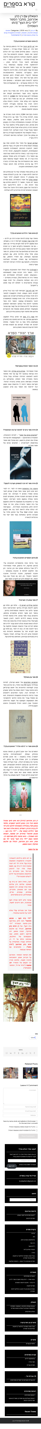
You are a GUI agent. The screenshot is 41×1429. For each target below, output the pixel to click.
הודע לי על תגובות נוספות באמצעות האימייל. (22, 1127)
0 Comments (16, 35)
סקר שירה (32, 1362)
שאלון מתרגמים (30, 1311)
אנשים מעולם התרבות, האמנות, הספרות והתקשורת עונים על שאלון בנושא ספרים (21, 33)
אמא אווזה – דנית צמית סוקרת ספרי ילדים (22, 1279)
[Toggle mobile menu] (36, 9)
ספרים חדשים (30, 1218)
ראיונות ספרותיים (30, 1395)
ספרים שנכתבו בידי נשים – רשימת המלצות (22, 1261)
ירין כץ (33, 30)
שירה (33, 1253)
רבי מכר (32, 1243)
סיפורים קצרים (30, 1344)
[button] (36, 1073)
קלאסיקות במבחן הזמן (28, 1240)
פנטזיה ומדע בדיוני (29, 1249)
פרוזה (33, 1233)
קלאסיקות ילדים (30, 1359)
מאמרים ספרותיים (29, 1276)
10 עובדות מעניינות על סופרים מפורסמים (22, 1380)
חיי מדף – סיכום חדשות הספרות (25, 1282)
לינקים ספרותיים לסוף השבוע (26, 1215)
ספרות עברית (31, 1365)
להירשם (11, 1166)
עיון (34, 1237)
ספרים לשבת (31, 1286)
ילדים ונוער (31, 1246)
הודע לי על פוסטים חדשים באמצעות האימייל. (21, 1130)
